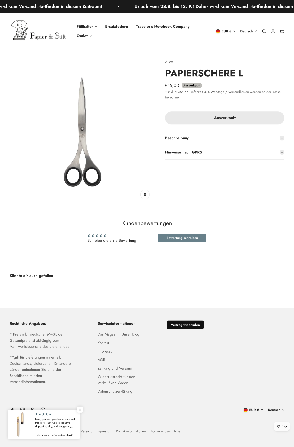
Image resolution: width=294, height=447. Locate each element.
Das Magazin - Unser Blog (118, 334)
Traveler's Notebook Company (163, 26)
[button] (80, 410)
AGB (101, 359)
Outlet (82, 35)
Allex (169, 61)
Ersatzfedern (116, 26)
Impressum (106, 351)
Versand (87, 431)
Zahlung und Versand (115, 368)
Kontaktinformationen (131, 431)
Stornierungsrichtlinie (165, 431)
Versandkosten (238, 91)
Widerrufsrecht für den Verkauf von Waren (116, 379)
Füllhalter (85, 26)
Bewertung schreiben (182, 238)
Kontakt (103, 343)
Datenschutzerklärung (115, 391)
